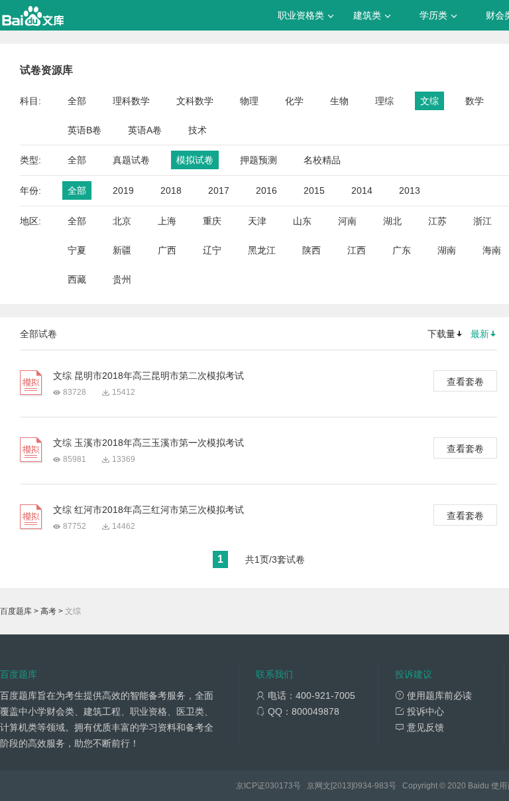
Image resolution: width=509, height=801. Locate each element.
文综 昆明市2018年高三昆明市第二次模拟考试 (148, 375)
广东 (401, 250)
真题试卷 (131, 160)
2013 (409, 190)
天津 (257, 221)
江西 (356, 250)
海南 (491, 250)
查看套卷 (465, 381)
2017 (218, 190)
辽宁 (212, 250)
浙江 (482, 221)
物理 (249, 101)
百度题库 (16, 611)
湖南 (446, 250)
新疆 (122, 250)
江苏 (437, 221)
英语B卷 (84, 130)
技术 (197, 130)
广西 (167, 250)
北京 (122, 221)
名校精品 (322, 160)
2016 (266, 190)
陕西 (311, 250)
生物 (339, 101)
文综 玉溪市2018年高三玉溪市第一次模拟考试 (148, 442)
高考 (48, 611)
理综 (384, 101)
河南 (347, 221)
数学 (474, 101)
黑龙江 (262, 250)
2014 (361, 190)
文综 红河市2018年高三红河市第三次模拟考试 (148, 509)
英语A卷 (145, 130)
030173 (279, 785)
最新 (480, 333)
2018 (171, 190)
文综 (429, 101)
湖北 (392, 221)
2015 (314, 190)
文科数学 (194, 101)
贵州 (122, 279)
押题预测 (258, 160)
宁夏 (77, 250)
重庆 (212, 221)
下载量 (441, 333)
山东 (302, 221)
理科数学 (131, 101)
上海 (167, 221)
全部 (77, 101)
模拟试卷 (194, 160)
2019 (123, 190)
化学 (294, 101)
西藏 (77, 279)
